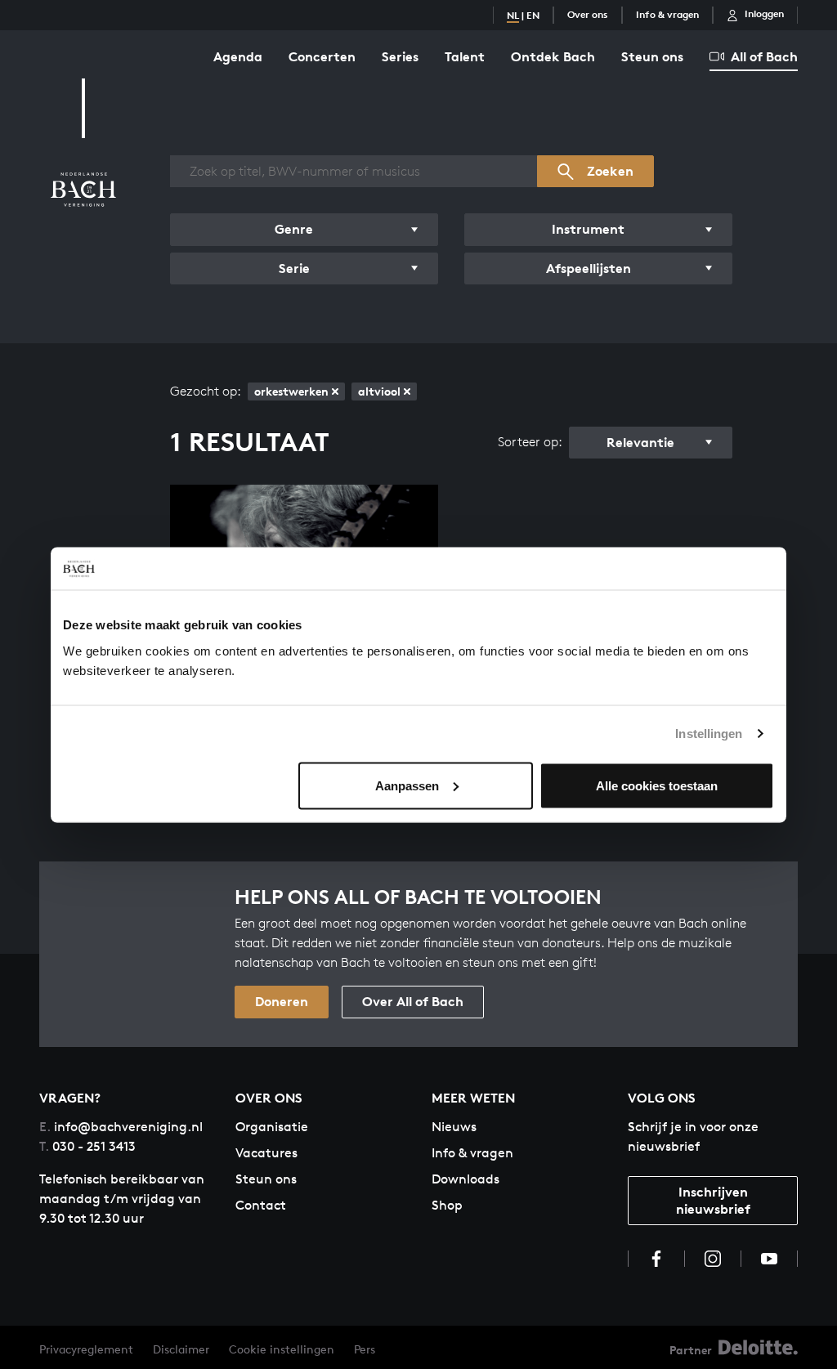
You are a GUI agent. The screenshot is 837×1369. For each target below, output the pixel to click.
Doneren (281, 1001)
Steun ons (652, 56)
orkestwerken (291, 391)
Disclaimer (181, 1349)
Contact (260, 1205)
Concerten (322, 56)
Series (400, 56)
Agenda (237, 56)
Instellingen (708, 733)
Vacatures (266, 1153)
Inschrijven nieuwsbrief (713, 1200)
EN (532, 15)
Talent (465, 56)
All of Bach (764, 56)
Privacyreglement (86, 1349)
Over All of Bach (412, 1001)
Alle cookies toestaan (657, 785)
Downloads (465, 1179)
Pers (364, 1349)
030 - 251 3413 (87, 1146)
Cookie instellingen (281, 1349)
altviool (379, 391)
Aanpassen (407, 785)
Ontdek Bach (553, 56)
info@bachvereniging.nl (121, 1126)
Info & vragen (667, 14)
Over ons (587, 14)
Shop (447, 1205)
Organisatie (271, 1126)
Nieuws (454, 1126)
